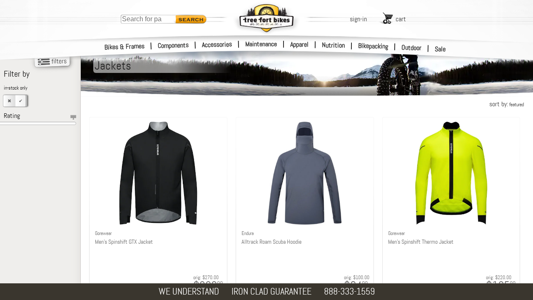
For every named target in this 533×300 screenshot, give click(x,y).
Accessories (217, 44)
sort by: (506, 104)
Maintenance (261, 44)
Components (173, 45)
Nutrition (333, 45)
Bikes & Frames (125, 47)
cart (401, 19)
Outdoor (411, 47)
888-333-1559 (349, 291)
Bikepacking (373, 46)
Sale (440, 49)
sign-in (358, 19)
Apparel (299, 44)
